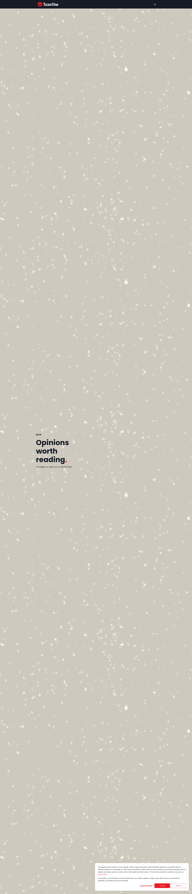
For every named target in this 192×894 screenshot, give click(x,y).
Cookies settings (146, 885)
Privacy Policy (102, 874)
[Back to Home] (48, 4)
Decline (178, 885)
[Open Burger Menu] (155, 4)
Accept (162, 885)
